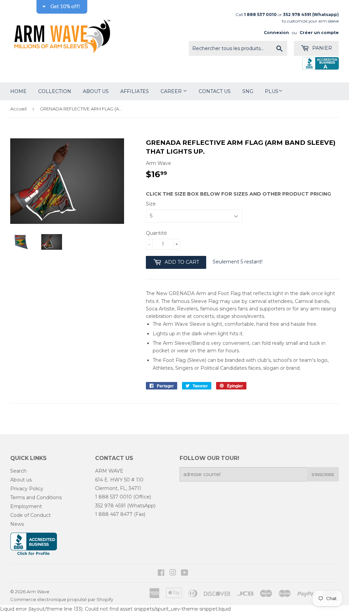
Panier (321, 48)
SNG (247, 91)
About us (21, 480)
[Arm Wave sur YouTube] (184, 573)
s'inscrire (323, 474)
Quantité (156, 233)
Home (18, 91)
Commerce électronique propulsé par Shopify (61, 599)
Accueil (18, 108)
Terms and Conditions (36, 497)
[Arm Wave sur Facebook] (161, 573)
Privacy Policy (26, 489)
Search (18, 471)
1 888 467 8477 (114, 514)
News (17, 524)
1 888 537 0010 (113, 497)
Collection (54, 91)
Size (151, 204)
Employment (26, 506)
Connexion (276, 32)
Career (172, 91)
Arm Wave (38, 591)
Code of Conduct (30, 515)
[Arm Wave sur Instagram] (172, 573)
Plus (271, 91)
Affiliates (134, 91)
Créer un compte (319, 32)
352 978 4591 (110, 506)
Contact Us (215, 91)
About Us (96, 91)
